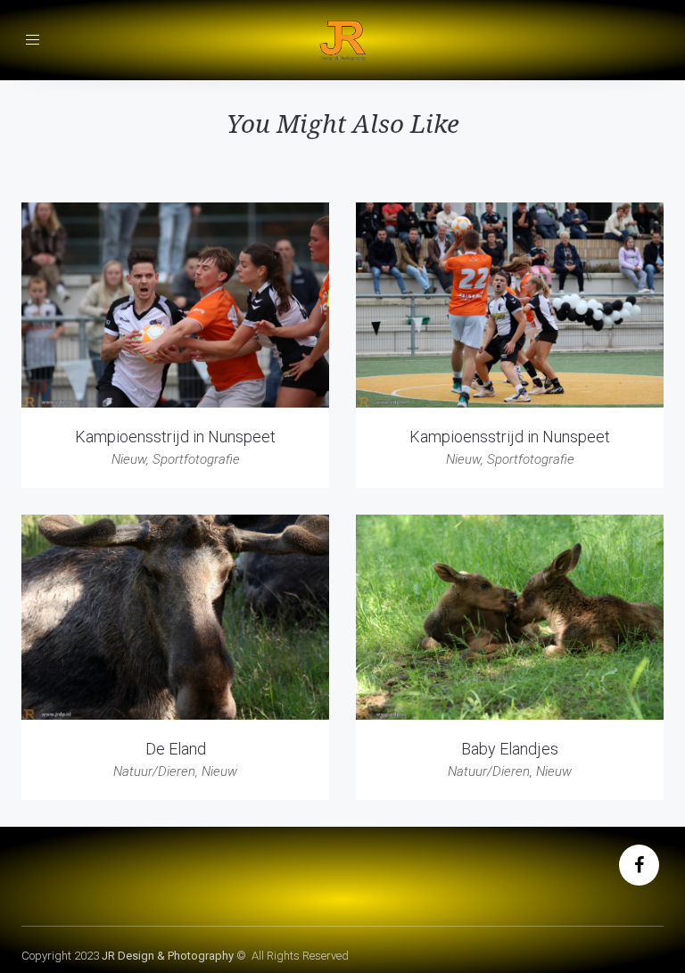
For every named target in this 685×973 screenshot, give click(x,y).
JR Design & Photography (168, 955)
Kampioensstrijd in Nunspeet (175, 436)
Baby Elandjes (509, 748)
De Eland (175, 748)
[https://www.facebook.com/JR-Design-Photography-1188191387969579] (639, 867)
